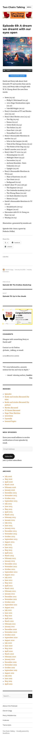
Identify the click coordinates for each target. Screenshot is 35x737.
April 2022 (9, 586)
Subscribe (8, 456)
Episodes (8, 394)
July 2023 (8, 545)
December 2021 (10, 597)
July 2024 (8, 523)
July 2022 (8, 577)
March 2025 (9, 515)
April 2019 (8, 684)
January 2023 (10, 561)
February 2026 (10, 487)
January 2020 (10, 659)
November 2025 (11, 496)
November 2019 (11, 665)
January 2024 (10, 528)
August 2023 (9, 542)
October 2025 (10, 498)
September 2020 (11, 637)
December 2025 (11, 493)
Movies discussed (11, 408)
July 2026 (8, 476)
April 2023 (9, 553)
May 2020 (8, 648)
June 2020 (8, 646)
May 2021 (8, 616)
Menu (29, 7)
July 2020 (8, 643)
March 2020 (9, 654)
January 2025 (10, 520)
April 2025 (9, 512)
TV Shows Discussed (12, 410)
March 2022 (9, 588)
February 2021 (10, 624)
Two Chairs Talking (14, 7)
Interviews (9, 416)
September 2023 (11, 539)
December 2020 (11, 629)
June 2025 (8, 506)
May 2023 (8, 550)
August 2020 (9, 640)
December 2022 (11, 564)
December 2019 (11, 662)
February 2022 (10, 591)
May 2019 (8, 681)
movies (29, 269)
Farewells (8, 419)
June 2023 (8, 547)
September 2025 (11, 501)
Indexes (6, 720)
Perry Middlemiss (9, 715)
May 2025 (8, 509)
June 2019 (8, 678)
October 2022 (10, 569)
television (6, 271)
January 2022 (10, 594)
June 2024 (8, 526)
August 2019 (9, 673)
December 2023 (11, 531)
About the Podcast (10, 706)
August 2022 (9, 575)
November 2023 (11, 534)
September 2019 (11, 670)
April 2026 (9, 482)
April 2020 (9, 651)
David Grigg (9, 269)
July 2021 (8, 610)
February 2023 (10, 558)
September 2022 (11, 572)
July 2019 (8, 676)
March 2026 (9, 485)
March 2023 (9, 556)
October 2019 (10, 668)
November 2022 (11, 567)
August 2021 (9, 607)
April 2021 (8, 618)
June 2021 (8, 613)
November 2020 (11, 632)
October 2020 (10, 635)
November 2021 (11, 599)
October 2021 (10, 602)
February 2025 (10, 517)
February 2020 (10, 657)
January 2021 (10, 627)
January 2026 (10, 490)
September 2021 (11, 605)
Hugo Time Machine (12, 413)
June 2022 (8, 580)
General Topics (10, 421)
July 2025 (8, 504)
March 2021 (9, 621)
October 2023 (10, 536)
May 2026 (8, 479)
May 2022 (8, 583)
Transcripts (7, 725)
